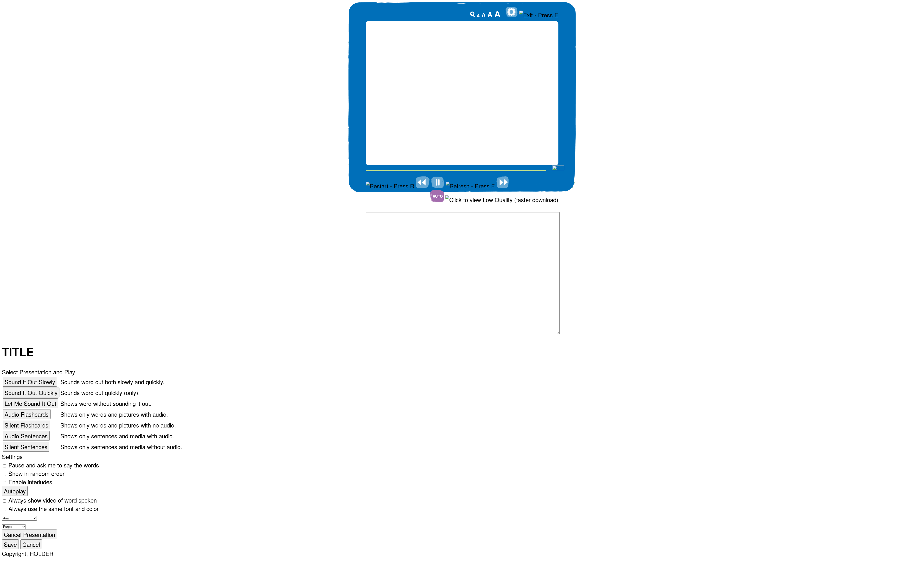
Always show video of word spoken (52, 500)
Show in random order (36, 473)
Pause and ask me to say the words (53, 465)
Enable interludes (30, 482)
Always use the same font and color (53, 508)
